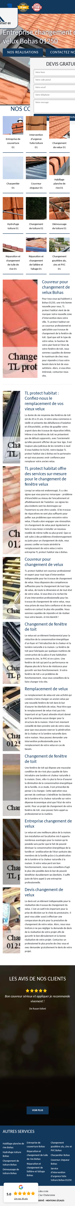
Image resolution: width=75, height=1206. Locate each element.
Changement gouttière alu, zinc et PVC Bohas (61, 1146)
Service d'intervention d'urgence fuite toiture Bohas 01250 (61, 1174)
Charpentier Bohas (60, 1155)
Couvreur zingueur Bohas (60, 1162)
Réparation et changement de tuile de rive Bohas (37, 1155)
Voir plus (37, 1110)
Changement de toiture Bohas (11, 1163)
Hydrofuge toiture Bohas (12, 1154)
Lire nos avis (21, 1199)
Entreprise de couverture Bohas (36, 1144)
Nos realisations (22, 52)
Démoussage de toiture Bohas (11, 1171)
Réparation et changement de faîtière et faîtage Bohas (36, 1170)
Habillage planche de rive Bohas (13, 1145)
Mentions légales (55, 1201)
